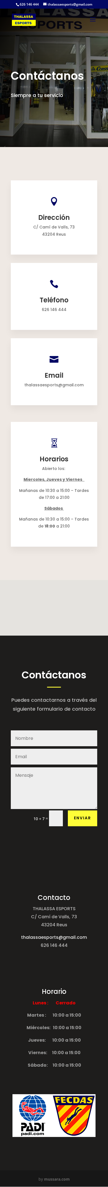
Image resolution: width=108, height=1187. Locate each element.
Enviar (82, 818)
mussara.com (57, 1179)
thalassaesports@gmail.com (54, 937)
